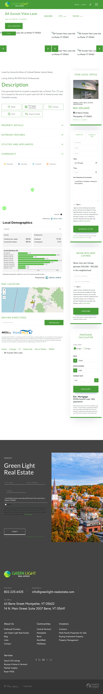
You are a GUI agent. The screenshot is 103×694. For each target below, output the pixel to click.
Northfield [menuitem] (41, 640)
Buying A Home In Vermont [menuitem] (15, 664)
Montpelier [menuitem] (41, 632)
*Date (75, 159)
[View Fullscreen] (4, 297)
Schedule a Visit (92, 135)
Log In (84, 5)
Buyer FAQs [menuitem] (9, 671)
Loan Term (77, 345)
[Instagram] (51, 659)
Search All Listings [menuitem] (12, 660)
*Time (75, 168)
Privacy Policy (86, 221)
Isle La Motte (40, 349)
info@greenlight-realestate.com (53, 592)
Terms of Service (84, 237)
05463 (51, 349)
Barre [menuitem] (39, 636)
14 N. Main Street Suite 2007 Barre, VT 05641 (34, 608)
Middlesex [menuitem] (41, 643)
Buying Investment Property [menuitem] (71, 636)
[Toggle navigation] (96, 4)
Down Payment (78, 366)
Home (4, 349)
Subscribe (85, 311)
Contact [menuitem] (7, 643)
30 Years (78, 349)
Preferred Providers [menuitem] (12, 629)
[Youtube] (43, 659)
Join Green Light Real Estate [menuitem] (16, 632)
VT (19, 349)
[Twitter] (47, 659)
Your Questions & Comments (82, 177)
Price (75, 356)
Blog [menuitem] (6, 636)
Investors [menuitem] (63, 629)
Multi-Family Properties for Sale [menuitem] (72, 632)
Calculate (86, 389)
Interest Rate (78, 376)
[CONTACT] (14, 26)
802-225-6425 (81, 108)
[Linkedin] (39, 659)
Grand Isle (27, 349)
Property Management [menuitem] (68, 640)
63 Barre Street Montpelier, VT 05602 (29, 604)
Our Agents (84, 120)
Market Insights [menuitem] (11, 667)
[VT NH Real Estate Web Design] (92, 686)
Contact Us (76, 120)
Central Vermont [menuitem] (44, 629)
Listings (12, 349)
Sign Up (77, 5)
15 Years (88, 349)
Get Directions (54, 322)
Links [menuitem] (6, 640)
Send (14, 532)
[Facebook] (36, 659)
